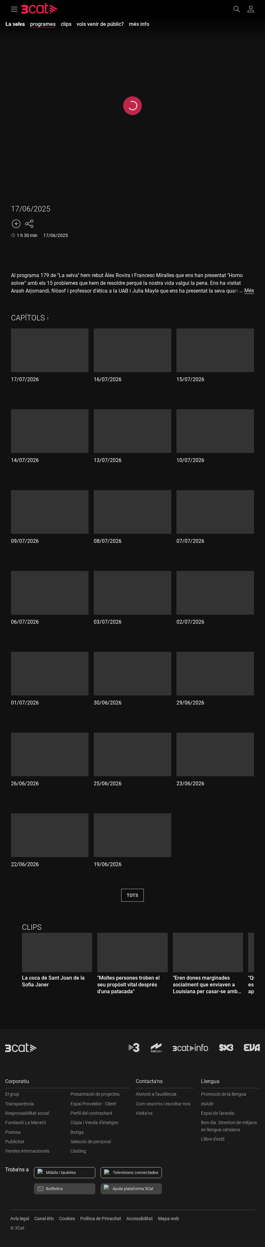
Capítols (28, 318)
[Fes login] (251, 9)
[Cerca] (240, 9)
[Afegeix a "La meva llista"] (16, 224)
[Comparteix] (29, 224)
